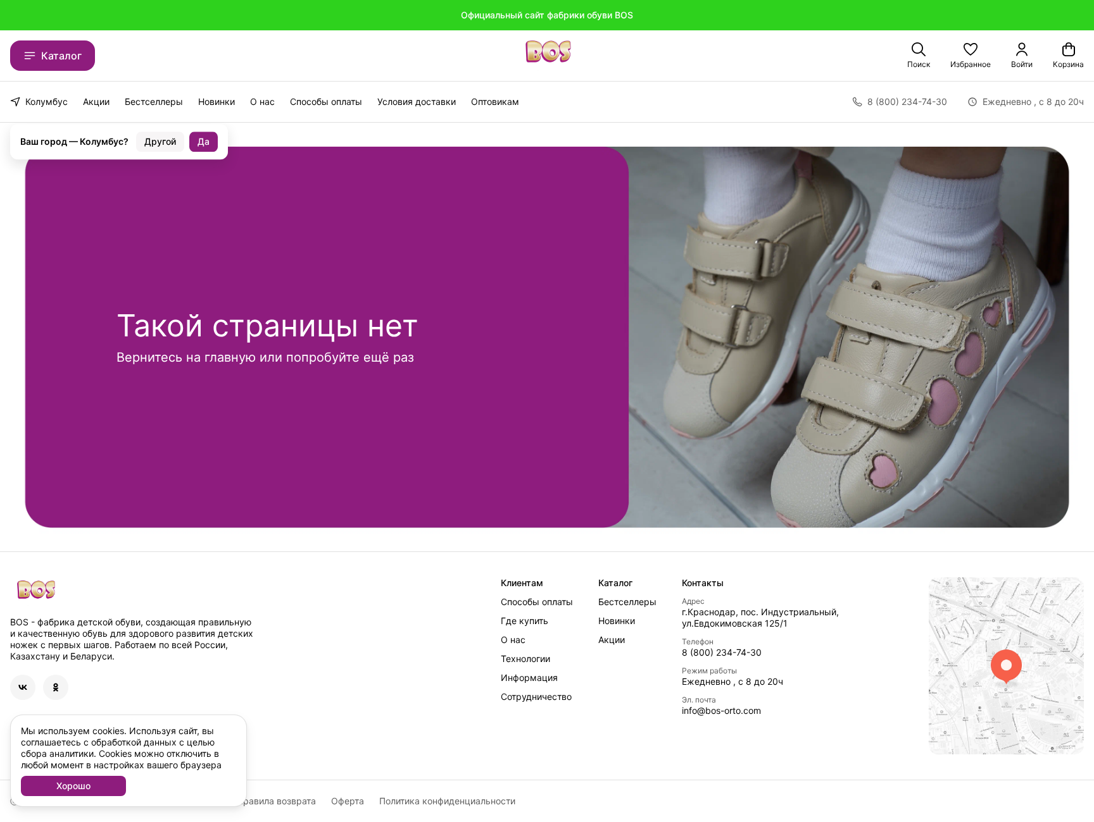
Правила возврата (276, 800)
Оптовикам (495, 101)
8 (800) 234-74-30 (722, 652)
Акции (96, 101)
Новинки (216, 101)
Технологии (525, 658)
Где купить (524, 620)
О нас (262, 101)
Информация (529, 677)
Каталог (61, 55)
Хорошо (73, 785)
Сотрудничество (536, 696)
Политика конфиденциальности (447, 800)
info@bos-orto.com (721, 710)
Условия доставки (416, 101)
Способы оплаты (326, 101)
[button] (970, 56)
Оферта (347, 800)
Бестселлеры (154, 101)
